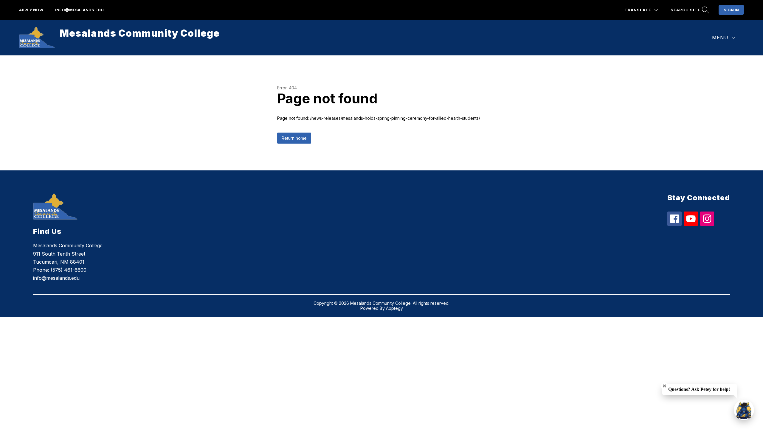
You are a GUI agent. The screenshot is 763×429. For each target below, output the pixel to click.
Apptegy (394, 308)
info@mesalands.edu (79, 9)
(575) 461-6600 (68, 270)
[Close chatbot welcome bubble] (664, 386)
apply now (31, 9)
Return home (294, 138)
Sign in (731, 9)
